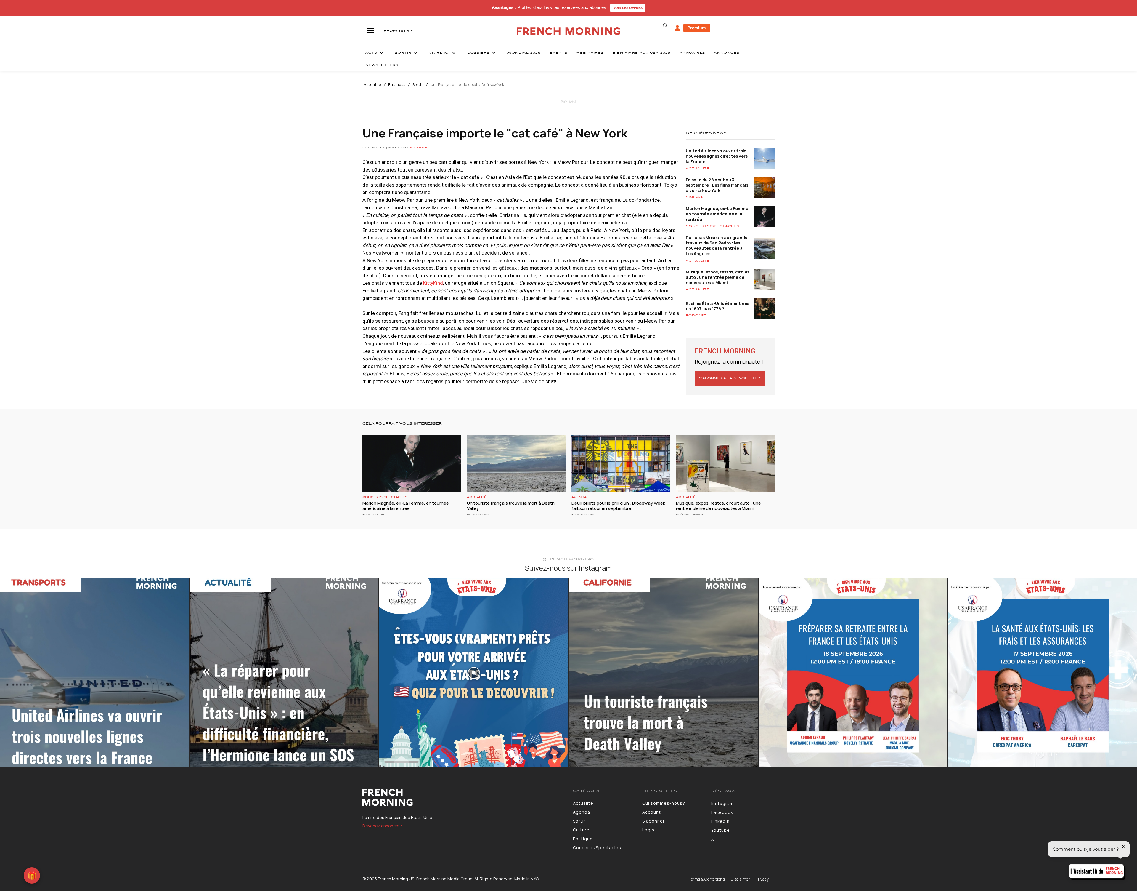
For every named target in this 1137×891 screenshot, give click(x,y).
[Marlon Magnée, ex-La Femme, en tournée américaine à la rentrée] (411, 463)
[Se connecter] (677, 28)
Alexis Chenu (373, 514)
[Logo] (463, 797)
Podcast (696, 315)
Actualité (372, 85)
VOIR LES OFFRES (628, 7)
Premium (697, 27)
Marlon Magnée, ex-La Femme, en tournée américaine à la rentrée (717, 214)
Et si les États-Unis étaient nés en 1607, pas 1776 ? (717, 305)
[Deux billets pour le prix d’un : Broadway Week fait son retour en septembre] (620, 463)
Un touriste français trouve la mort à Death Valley (511, 505)
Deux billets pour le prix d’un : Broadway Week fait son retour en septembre (618, 505)
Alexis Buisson (583, 514)
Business (396, 85)
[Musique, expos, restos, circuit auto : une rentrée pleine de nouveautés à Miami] (725, 463)
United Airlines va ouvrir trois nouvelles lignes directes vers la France (717, 156)
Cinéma (694, 197)
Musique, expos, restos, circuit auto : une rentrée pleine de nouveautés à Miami (717, 277)
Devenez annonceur (382, 825)
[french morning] (568, 31)
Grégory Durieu (689, 514)
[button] (665, 26)
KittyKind (433, 283)
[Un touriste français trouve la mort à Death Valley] (516, 463)
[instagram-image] (94, 672)
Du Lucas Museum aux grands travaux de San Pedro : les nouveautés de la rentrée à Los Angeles (716, 246)
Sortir (417, 85)
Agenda (579, 497)
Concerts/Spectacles (712, 226)
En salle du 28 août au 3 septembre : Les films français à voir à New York (717, 185)
